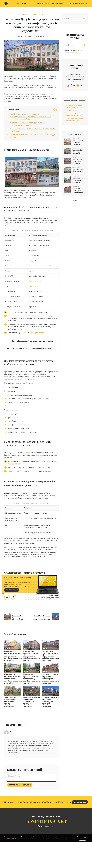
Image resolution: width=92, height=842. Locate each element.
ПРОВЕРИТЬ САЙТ (61, 3)
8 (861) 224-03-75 (35, 286)
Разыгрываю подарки (73, 115)
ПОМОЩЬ (84, 3)
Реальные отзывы (72, 108)
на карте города (37, 333)
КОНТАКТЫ (76, 3)
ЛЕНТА (39, 3)
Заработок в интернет (74, 105)
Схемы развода (71, 110)
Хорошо (82, 838)
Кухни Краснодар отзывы (75, 118)
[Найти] (84, 18)
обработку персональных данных (73, 51)
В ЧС (70, 3)
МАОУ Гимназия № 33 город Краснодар (24, 114)
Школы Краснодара (35, 14)
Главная (23, 14)
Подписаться (80, 802)
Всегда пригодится (73, 113)
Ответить (55, 759)
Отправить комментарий (20, 785)
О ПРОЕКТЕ (45, 3)
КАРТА (53, 3)
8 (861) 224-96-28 (35, 281)
